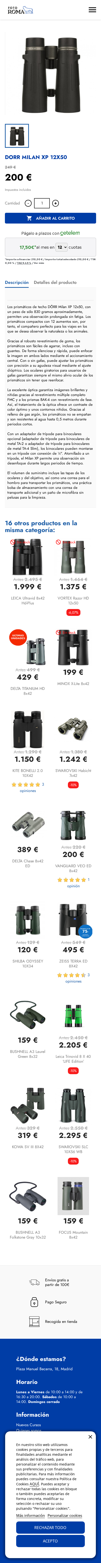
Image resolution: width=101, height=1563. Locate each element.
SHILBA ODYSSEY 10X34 (28, 963)
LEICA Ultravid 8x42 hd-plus (28, 600)
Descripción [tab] (17, 282)
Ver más (39, 263)
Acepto (50, 1541)
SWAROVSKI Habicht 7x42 (73, 773)
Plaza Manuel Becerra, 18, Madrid (44, 1369)
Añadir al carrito (50, 218)
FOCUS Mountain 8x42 (73, 1235)
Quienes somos (28, 1430)
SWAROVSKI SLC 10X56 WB (73, 1149)
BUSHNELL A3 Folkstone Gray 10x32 (28, 1235)
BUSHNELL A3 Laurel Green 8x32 (27, 1054)
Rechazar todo (50, 1527)
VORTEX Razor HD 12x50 (73, 600)
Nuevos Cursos (28, 1425)
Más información (30, 1515)
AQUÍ (34, 1483)
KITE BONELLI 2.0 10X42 (28, 773)
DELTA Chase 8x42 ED (27, 863)
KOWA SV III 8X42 (28, 1147)
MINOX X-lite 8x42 (73, 683)
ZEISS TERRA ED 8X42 (73, 963)
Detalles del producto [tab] (55, 282)
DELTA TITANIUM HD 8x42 (28, 691)
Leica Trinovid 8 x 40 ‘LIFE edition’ (73, 1059)
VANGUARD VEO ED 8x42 (73, 868)
